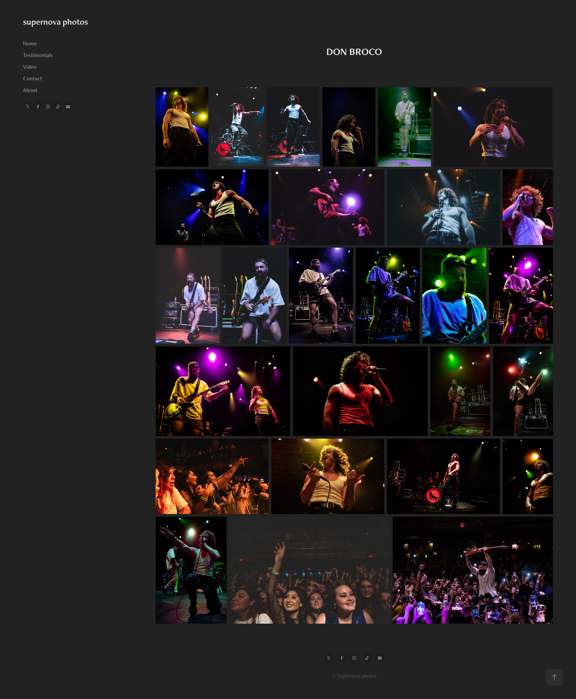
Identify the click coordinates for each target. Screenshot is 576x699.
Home (30, 43)
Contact (32, 78)
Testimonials (38, 55)
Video (29, 66)
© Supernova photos (354, 675)
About (30, 90)
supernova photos (55, 21)
